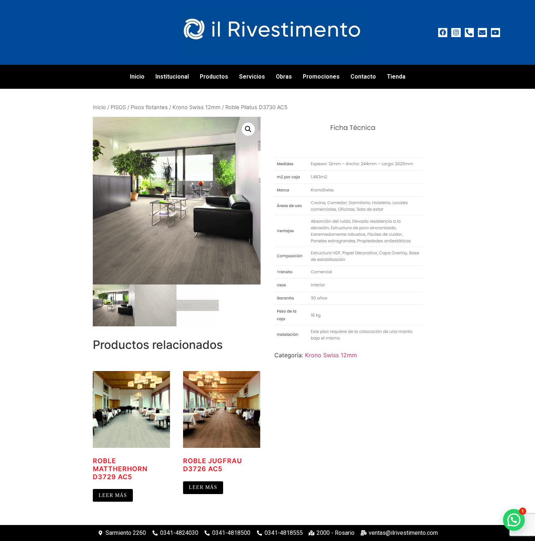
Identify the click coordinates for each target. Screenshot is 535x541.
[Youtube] (495, 32)
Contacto (363, 76)
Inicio (137, 76)
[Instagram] (455, 32)
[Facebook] (442, 32)
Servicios (252, 76)
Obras (284, 76)
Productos (214, 76)
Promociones (321, 76)
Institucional (172, 76)
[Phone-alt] (469, 32)
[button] (248, 129)
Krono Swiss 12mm (197, 107)
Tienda (396, 76)
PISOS (118, 107)
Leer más (113, 495)
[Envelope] (482, 32)
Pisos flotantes (149, 107)
